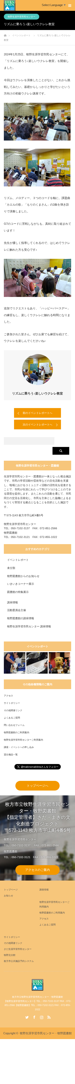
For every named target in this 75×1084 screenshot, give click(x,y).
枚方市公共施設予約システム (19, 961)
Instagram (41, 1016)
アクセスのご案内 (37, 870)
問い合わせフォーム (14, 725)
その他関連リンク (13, 710)
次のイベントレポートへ (37, 424)
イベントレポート (18, 559)
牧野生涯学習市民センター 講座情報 (29, 626)
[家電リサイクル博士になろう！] (14, 663)
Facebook (34, 1016)
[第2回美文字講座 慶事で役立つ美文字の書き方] (37, 663)
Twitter (26, 1016)
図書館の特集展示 (18, 591)
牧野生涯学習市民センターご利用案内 (23, 739)
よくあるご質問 (12, 717)
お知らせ (8, 895)
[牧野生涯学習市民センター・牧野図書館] (37, 985)
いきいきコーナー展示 (20, 583)
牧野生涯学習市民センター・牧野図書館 (46, 1033)
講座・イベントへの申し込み (19, 747)
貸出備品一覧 (11, 754)
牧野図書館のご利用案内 (16, 732)
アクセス (8, 695)
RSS (48, 1016)
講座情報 (12, 602)
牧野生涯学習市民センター (21, 16)
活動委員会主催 (16, 610)
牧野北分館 (9, 955)
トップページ (11, 889)
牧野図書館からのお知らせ (23, 576)
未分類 (11, 567)
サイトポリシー (12, 703)
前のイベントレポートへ (37, 412)
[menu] (69, 5)
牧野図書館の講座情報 (20, 618)
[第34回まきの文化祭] (59, 663)
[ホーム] (5, 34)
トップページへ (37, 785)
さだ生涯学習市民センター (18, 949)
